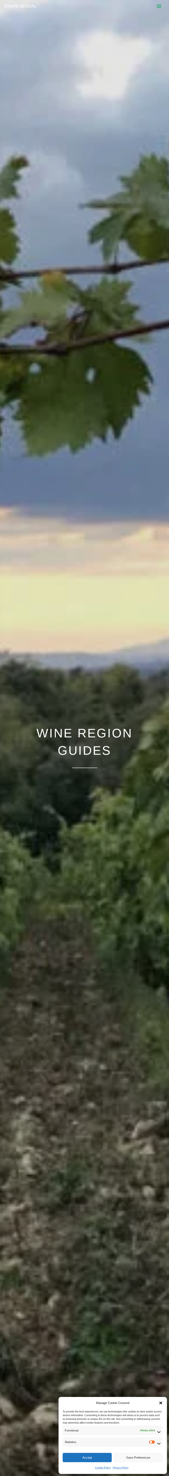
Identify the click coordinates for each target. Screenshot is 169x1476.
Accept (87, 1457)
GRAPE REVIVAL (20, 6)
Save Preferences (138, 1457)
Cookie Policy (103, 1467)
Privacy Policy (120, 1467)
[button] (161, 1403)
